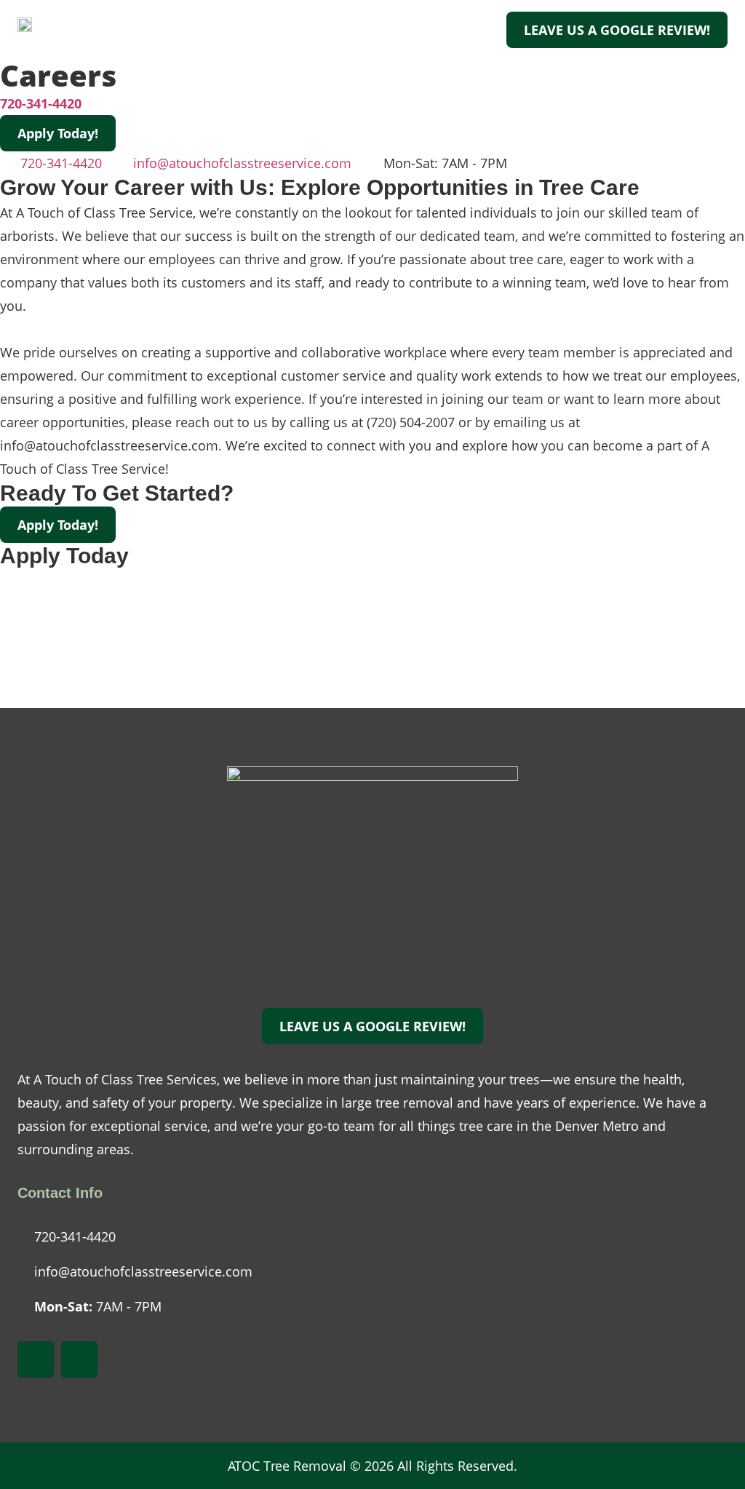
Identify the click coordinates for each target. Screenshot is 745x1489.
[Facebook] (35, 1359)
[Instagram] (79, 1359)
